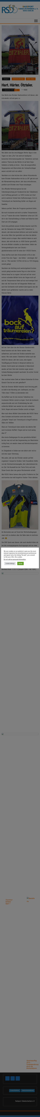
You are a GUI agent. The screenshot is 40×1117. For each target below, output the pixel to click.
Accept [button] (20, 563)
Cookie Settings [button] (10, 563)
